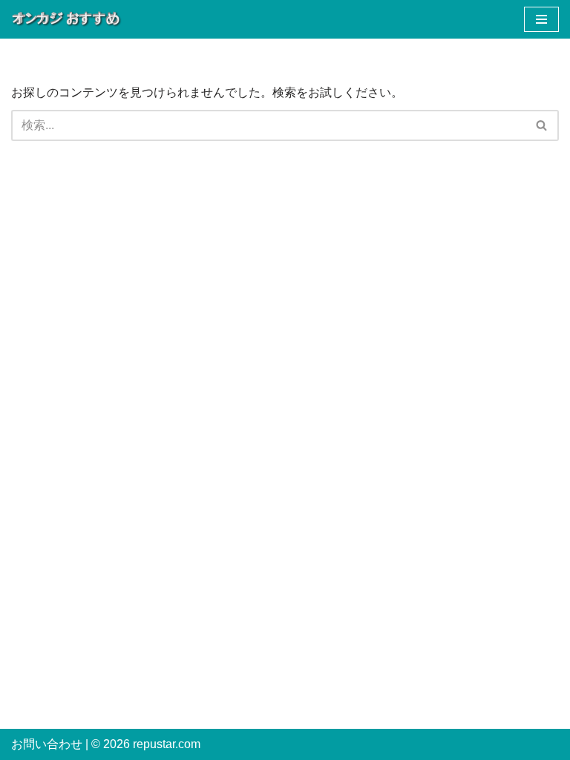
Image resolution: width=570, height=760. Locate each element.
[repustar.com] (66, 19)
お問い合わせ (46, 744)
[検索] (542, 125)
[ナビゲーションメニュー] (541, 19)
